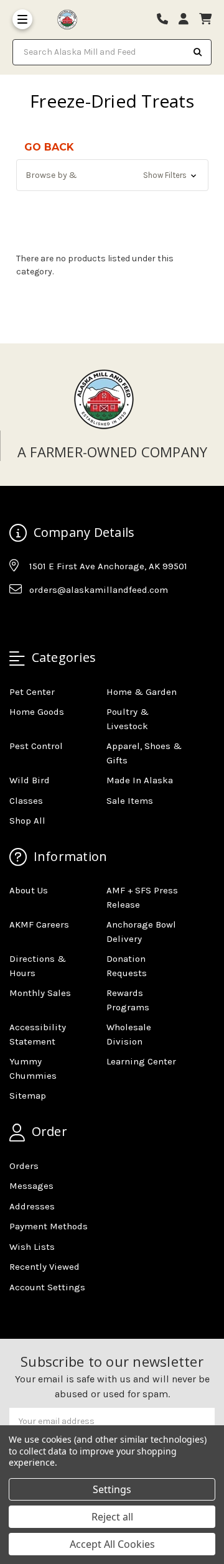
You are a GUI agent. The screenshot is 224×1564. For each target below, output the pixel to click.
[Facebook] (18, 620)
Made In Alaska (139, 780)
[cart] (205, 19)
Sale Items (129, 800)
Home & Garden (141, 691)
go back (49, 147)
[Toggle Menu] (22, 19)
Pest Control (36, 746)
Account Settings (47, 1287)
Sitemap (27, 1095)
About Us (28, 890)
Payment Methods (48, 1226)
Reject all (112, 1517)
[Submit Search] (198, 52)
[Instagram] (42, 620)
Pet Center (32, 691)
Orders (24, 1165)
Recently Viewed (44, 1266)
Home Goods (36, 711)
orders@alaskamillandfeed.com (98, 589)
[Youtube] (66, 620)
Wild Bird (29, 780)
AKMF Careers (39, 924)
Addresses (32, 1206)
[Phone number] (167, 19)
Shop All (27, 820)
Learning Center (141, 1061)
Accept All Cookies (112, 1544)
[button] (112, 175)
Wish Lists (32, 1246)
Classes (26, 800)
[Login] (188, 19)
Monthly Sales (40, 992)
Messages (31, 1185)
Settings (112, 1489)
